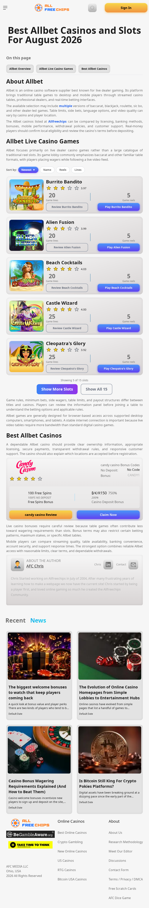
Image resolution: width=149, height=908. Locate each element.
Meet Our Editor (121, 851)
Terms (113, 879)
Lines (77, 170)
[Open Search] (92, 7)
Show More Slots (57, 389)
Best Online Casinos (72, 832)
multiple (65, 106)
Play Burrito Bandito (118, 207)
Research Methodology (126, 842)
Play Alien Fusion (118, 247)
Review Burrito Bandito (67, 207)
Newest (28, 170)
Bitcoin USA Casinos (72, 879)
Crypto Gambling (70, 842)
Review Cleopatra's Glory (67, 368)
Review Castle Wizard (67, 328)
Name (47, 170)
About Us (115, 832)
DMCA (138, 879)
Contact (121, 564)
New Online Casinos (72, 851)
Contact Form (119, 870)
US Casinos (66, 860)
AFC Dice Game (120, 898)
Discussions (117, 860)
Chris (97, 564)
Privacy (125, 879)
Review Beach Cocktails (67, 288)
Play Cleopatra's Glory (118, 368)
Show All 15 (96, 389)
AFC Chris (35, 566)
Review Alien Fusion (67, 247)
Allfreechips (57, 121)
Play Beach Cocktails (118, 288)
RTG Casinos (67, 870)
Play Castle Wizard (118, 328)
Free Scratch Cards (122, 888)
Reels (62, 170)
